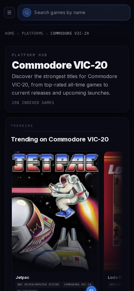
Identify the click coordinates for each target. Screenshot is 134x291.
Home (10, 33)
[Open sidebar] (9, 12)
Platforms (32, 33)
